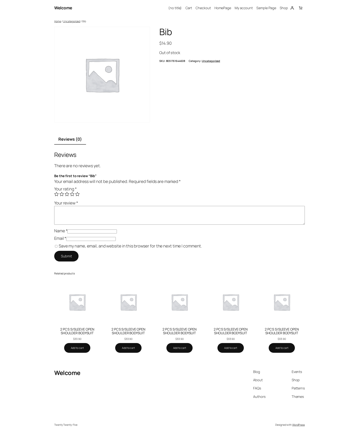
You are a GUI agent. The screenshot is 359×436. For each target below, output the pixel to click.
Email (60, 238)
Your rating (65, 189)
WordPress (298, 424)
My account (244, 8)
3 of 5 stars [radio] (67, 194)
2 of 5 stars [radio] (61, 194)
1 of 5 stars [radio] (56, 194)
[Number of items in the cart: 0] (300, 8)
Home (57, 21)
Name (60, 231)
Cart (188, 8)
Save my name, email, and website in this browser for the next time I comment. (130, 246)
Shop (284, 8)
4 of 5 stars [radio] (72, 194)
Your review (66, 203)
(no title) (175, 8)
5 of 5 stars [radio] (77, 194)
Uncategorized (71, 21)
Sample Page (266, 8)
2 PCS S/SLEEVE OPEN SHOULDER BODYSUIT (77, 331)
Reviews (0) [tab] (70, 139)
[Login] (292, 8)
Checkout (203, 8)
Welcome (63, 8)
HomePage (222, 8)
